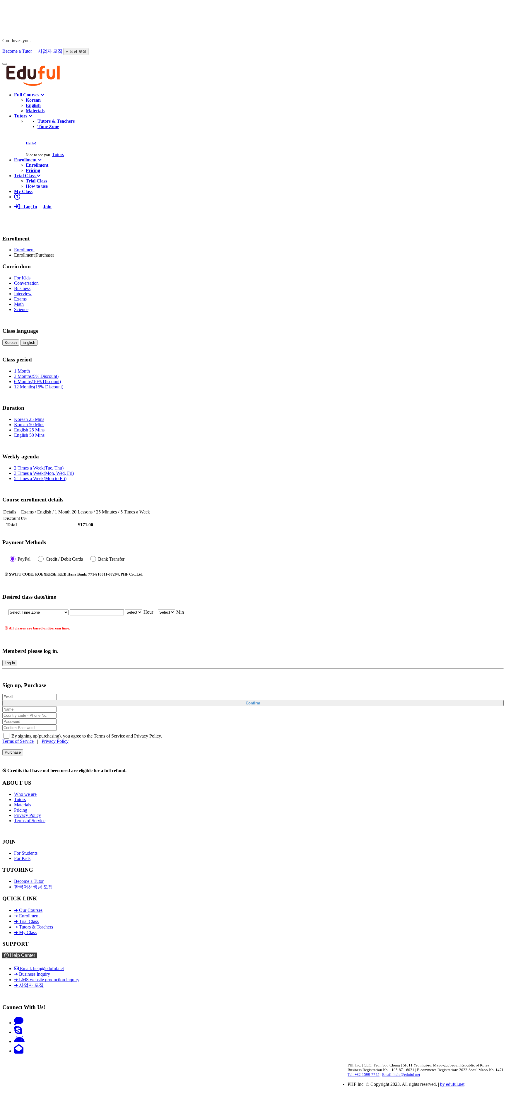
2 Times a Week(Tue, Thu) (39, 467)
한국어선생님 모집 (33, 886)
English (29, 342)
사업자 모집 (50, 51)
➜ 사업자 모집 (29, 985)
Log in (10, 663)
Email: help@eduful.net (41, 968)
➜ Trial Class (26, 921)
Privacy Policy (55, 741)
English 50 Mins (29, 435)
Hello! (31, 143)
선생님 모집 (76, 51)
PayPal (24, 559)
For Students (25, 853)
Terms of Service (18, 741)
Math (19, 304)
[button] (29, 94)
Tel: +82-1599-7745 (364, 1074)
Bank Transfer (111, 559)
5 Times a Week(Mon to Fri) (40, 478)
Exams (20, 298)
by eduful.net (452, 1084)
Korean (11, 342)
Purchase (13, 752)
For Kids (22, 277)
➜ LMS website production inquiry (46, 979)
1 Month (22, 370)
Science (21, 309)
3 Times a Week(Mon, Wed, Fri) (44, 473)
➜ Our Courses (28, 910)
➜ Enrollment (27, 915)
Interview (23, 293)
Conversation (26, 283)
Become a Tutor (19, 51)
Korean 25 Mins (29, 419)
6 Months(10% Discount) (37, 381)
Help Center (22, 955)
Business (22, 288)
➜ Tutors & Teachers (33, 926)
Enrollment (24, 249)
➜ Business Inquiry (32, 974)
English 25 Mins (29, 429)
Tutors (58, 154)
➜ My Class (25, 932)
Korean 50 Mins (29, 424)
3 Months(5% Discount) (36, 376)
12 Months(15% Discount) (38, 386)
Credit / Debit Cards (64, 559)
